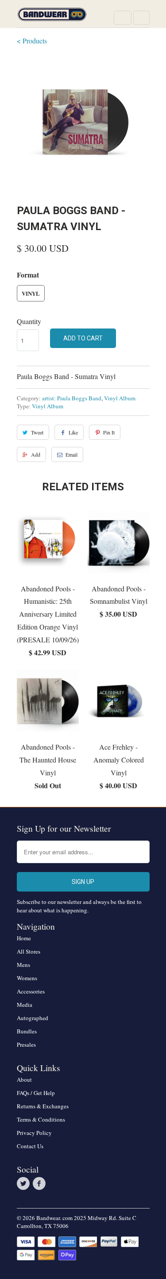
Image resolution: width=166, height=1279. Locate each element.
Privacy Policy (34, 1133)
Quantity (29, 321)
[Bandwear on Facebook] (41, 1183)
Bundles (27, 1031)
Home (24, 938)
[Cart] (141, 18)
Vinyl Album (119, 398)
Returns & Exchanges (43, 1106)
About (24, 1079)
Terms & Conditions (41, 1119)
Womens (27, 978)
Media (24, 1005)
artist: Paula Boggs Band (71, 398)
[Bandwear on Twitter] (25, 1183)
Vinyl (31, 293)
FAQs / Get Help (36, 1093)
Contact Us (30, 1146)
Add (35, 454)
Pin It (109, 432)
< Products (32, 40)
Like (73, 432)
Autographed (32, 1018)
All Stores (28, 951)
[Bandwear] (52, 17)
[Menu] (122, 18)
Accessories (31, 991)
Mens (23, 965)
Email (71, 454)
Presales (26, 1044)
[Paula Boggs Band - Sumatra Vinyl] (83, 123)
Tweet (37, 432)
